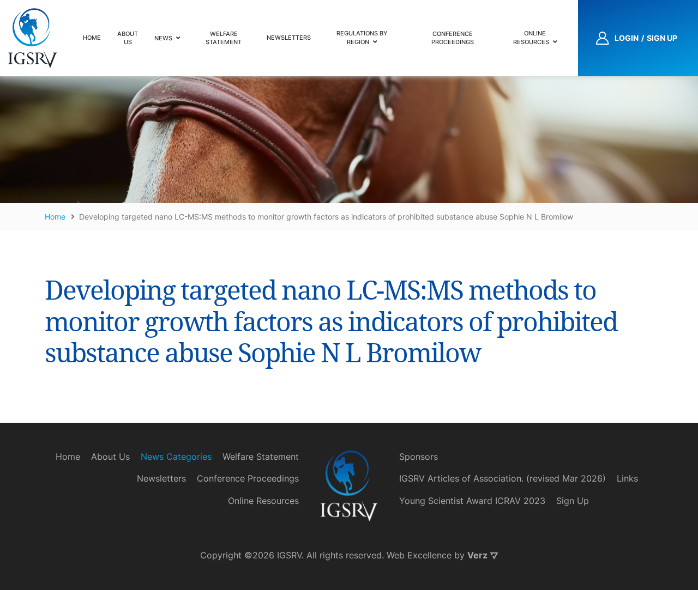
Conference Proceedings (452, 38)
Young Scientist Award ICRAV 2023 (472, 500)
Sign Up (572, 500)
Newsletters (289, 37)
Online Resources (531, 37)
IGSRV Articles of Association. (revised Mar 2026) (502, 478)
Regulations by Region (362, 37)
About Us (127, 38)
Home (92, 37)
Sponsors (418, 456)
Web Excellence (419, 555)
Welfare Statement (224, 38)
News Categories (176, 456)
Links (627, 478)
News (163, 38)
